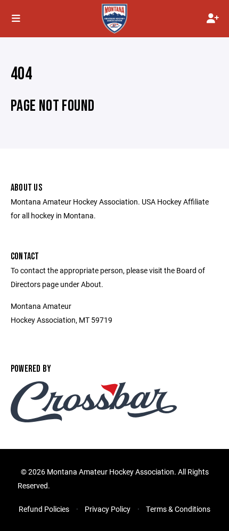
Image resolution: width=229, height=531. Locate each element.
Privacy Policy (107, 509)
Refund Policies (44, 509)
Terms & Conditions (178, 509)
